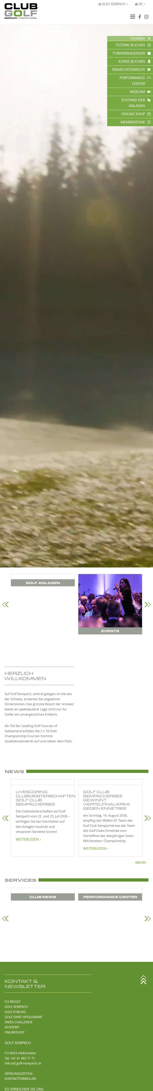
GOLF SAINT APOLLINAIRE (23, 1017)
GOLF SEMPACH (16, 1007)
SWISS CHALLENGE (18, 1022)
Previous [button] (5, 604)
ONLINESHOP (15, 1032)
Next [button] (148, 604)
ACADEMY (12, 1027)
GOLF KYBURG (15, 1012)
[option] (42, 580)
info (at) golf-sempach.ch (23, 1063)
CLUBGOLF (13, 1001)
